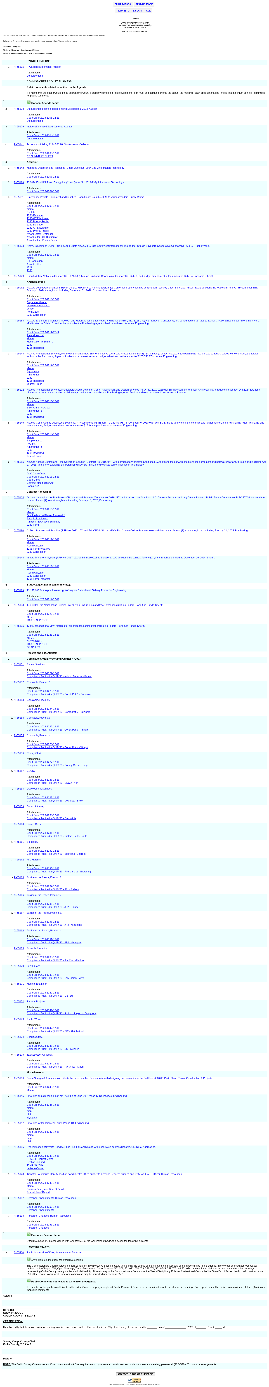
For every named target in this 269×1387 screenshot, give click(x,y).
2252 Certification (36, 315)
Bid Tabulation (35, 261)
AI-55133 (19, 605)
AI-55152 (19, 682)
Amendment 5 (34, 410)
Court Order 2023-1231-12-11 (43, 833)
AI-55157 (19, 771)
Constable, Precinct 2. (39, 700)
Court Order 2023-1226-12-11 (43, 744)
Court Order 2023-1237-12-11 (43, 939)
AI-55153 (19, 700)
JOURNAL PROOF (37, 620)
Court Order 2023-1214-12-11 (43, 434)
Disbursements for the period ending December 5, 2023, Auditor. (62, 109)
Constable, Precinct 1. (39, 682)
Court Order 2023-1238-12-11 (43, 957)
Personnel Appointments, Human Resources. (51, 1198)
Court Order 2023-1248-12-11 (43, 1156)
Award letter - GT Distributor (42, 237)
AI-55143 (19, 353)
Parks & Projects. (36, 1001)
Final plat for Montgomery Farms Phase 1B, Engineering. (58, 1123)
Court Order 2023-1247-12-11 (43, 1132)
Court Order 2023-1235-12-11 (43, 904)
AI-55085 (19, 462)
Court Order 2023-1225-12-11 (43, 726)
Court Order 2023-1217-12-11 (43, 539)
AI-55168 (19, 930)
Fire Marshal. (34, 859)
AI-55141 (19, 144)
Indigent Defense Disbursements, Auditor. (49, 126)
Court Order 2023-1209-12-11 (43, 254)
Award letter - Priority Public (42, 240)
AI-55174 (19, 1037)
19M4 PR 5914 (35, 1165)
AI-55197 (19, 1198)
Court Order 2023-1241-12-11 (43, 1010)
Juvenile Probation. (38, 948)
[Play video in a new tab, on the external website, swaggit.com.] (29, 103)
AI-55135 (19, 626)
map (29, 1111)
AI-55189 (19, 590)
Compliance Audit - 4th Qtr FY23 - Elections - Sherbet (56, 854)
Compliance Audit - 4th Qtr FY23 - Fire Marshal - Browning (59, 871)
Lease (30, 308)
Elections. (32, 842)
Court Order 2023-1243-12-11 (43, 1046)
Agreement (33, 371)
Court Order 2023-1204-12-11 (43, 135)
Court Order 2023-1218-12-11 (43, 566)
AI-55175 (19, 1054)
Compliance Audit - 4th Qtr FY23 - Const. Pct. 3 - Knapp (57, 729)
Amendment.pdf (35, 335)
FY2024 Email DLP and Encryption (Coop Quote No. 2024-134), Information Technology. (76, 182)
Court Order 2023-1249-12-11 (43, 1183)
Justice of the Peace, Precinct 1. (45, 877)
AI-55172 (19, 1001)
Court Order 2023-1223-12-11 (43, 691)
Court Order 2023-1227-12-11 (43, 762)
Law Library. (34, 966)
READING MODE (144, 4)
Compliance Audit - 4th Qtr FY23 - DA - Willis (51, 818)
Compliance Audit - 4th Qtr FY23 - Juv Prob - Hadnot (55, 960)
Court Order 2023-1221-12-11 (43, 634)
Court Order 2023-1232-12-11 (43, 850)
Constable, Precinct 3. (39, 717)
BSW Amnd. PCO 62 (38, 407)
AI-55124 (19, 497)
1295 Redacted (35, 348)
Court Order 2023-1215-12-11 (43, 476)
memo (30, 209)
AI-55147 (19, 1123)
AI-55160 (19, 824)
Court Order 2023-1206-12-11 (43, 176)
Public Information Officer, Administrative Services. (54, 1252)
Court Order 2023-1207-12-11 (43, 191)
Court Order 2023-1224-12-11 (43, 709)
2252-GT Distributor (38, 227)
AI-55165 (19, 877)
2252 (29, 267)
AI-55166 (19, 895)
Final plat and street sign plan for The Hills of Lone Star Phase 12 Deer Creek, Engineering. (77, 1096)
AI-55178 (19, 109)
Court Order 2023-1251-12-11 (43, 1224)
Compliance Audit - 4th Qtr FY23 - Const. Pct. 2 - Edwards (58, 712)
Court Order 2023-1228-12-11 (43, 779)
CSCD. (31, 771)
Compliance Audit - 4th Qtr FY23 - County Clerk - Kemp (57, 765)
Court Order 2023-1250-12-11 (43, 1207)
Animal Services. (36, 664)
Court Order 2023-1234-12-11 (43, 886)
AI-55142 (19, 167)
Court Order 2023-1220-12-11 (43, 614)
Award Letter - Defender (40, 234)
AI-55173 (19, 1019)
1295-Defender (35, 215)
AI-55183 (19, 320)
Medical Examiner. (37, 983)
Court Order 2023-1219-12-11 (43, 599)
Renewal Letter (35, 545)
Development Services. (40, 788)
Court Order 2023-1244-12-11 (43, 1063)
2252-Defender (35, 224)
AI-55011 (19, 197)
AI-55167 (19, 912)
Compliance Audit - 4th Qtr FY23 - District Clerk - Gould (57, 836)
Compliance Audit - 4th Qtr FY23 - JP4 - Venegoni (54, 942)
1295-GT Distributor (38, 218)
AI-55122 (19, 389)
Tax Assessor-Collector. (40, 1054)
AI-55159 (19, 806)
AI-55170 (19, 966)
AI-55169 (19, 948)
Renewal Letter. (35, 572)
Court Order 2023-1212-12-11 (43, 365)
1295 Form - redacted (38, 579)
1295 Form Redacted (38, 548)
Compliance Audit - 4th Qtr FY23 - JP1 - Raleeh (53, 889)
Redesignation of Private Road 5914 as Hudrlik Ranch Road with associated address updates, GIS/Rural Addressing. (92, 1147)
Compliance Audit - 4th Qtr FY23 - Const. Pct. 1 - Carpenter (59, 694)
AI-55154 (19, 717)
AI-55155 (19, 735)
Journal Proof (34, 384)
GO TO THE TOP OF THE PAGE (135, 1374)
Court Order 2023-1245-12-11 (43, 1087)
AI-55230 (19, 1252)
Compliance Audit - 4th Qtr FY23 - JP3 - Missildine (54, 924)
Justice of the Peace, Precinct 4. (45, 930)
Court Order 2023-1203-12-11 (43, 117)
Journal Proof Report (38, 1192)
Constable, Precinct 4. (39, 735)
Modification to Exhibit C (40, 341)
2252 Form (33, 524)
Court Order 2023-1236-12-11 (43, 921)
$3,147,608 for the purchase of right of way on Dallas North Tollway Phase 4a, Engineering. (77, 590)
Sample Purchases (37, 518)
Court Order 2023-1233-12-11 (43, 868)
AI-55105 (19, 67)
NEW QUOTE (34, 641)
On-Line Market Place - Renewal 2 (46, 515)
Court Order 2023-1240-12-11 (43, 992)
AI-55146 (19, 422)
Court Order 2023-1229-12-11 (43, 797)
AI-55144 (19, 557)
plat (29, 1114)
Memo (30, 338)
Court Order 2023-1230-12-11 (43, 815)
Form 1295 (33, 311)
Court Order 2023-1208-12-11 (43, 206)
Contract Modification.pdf (40, 483)
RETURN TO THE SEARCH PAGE (134, 10)
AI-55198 (19, 1215)
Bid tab (31, 212)
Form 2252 (33, 486)
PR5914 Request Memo (40, 1159)
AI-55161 (19, 842)
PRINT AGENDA (123, 4)
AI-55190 (19, 530)
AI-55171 (19, 983)
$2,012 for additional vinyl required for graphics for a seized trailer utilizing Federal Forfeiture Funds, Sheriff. (86, 626)
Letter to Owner (35, 1168)
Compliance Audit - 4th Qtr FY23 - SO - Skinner (53, 1049)
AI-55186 (19, 1078)
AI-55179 (19, 126)
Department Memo (37, 302)
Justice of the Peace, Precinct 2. (45, 895)
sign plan (32, 1117)
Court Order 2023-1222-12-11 (43, 673)
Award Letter (34, 264)
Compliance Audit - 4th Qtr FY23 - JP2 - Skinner (53, 907)
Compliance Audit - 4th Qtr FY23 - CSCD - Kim (52, 783)
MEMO (30, 617)
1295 (29, 270)
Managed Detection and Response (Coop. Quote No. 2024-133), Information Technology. (76, 167)
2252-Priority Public (38, 231)
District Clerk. (34, 824)
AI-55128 (19, 1174)
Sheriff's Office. (35, 1037)
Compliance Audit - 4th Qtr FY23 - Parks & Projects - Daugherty (61, 1013)
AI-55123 (19, 246)
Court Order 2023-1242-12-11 (43, 1028)
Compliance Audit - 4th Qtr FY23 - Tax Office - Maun (55, 1066)
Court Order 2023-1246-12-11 (43, 1105)
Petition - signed (36, 1162)
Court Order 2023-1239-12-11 (43, 975)
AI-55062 (19, 287)
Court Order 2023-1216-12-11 (43, 509)
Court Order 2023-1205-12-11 (43, 153)
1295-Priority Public (38, 221)
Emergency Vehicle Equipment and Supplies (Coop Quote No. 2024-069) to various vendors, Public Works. (86, 197)
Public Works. (35, 1019)
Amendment (33, 374)
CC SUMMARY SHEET (40, 156)
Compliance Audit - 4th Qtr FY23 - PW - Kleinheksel (55, 1031)
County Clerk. (34, 753)
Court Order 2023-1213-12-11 (43, 401)
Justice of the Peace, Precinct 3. (45, 912)
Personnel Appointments (40, 1210)
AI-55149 (19, 276)
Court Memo (33, 479)
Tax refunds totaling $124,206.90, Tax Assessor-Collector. (58, 144)
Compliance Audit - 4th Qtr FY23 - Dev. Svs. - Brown (55, 800)
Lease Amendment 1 (38, 305)
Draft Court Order (36, 473)
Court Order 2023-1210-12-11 (43, 299)
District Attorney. (36, 806)
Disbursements (35, 75)
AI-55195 (19, 1147)
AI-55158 (19, 788)
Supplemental (34, 440)
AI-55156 (19, 753)
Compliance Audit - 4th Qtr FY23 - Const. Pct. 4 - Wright (57, 747)
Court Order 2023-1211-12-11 (43, 332)
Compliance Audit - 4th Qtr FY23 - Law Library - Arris (55, 978)
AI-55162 (19, 859)
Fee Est (31, 443)
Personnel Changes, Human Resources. (49, 1215)
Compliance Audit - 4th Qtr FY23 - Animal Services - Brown (59, 676)
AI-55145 (19, 1096)
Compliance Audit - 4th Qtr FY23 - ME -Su (50, 995)
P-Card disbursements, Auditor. (44, 67)
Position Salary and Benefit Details (46, 1189)
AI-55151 (19, 664)
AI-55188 (19, 182)
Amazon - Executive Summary (43, 521)
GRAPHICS (33, 647)
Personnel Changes (38, 1227)
